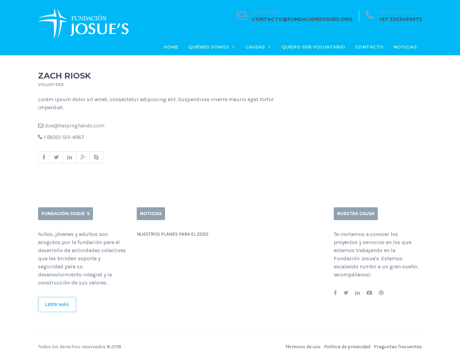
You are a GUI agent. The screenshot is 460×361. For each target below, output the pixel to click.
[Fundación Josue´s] (83, 22)
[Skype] (96, 157)
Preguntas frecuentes (398, 347)
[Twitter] (56, 157)
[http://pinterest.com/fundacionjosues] (381, 293)
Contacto (369, 47)
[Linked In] (69, 157)
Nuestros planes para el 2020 (172, 234)
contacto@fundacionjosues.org (302, 19)
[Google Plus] (83, 157)
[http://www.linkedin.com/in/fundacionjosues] (357, 293)
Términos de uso (303, 347)
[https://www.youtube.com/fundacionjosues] (369, 293)
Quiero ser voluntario (313, 47)
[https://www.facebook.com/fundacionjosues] (335, 293)
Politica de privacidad (347, 347)
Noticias (405, 47)
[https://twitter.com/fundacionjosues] (346, 293)
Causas (255, 47)
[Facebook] (44, 157)
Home (171, 47)
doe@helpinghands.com (74, 125)
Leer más (57, 304)
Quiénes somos (208, 47)
